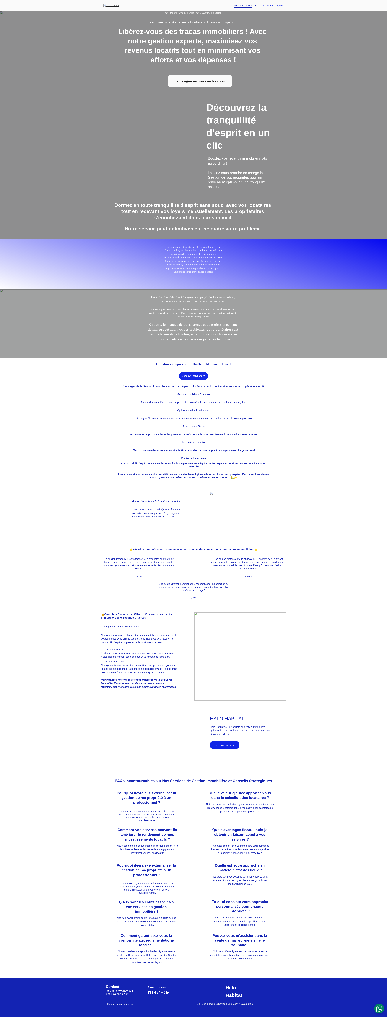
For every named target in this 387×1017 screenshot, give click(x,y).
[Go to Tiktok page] (158, 992)
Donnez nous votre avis (120, 1004)
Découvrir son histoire (193, 376)
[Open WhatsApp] (379, 1008)
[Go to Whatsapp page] (163, 992)
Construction (267, 5)
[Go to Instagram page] (154, 992)
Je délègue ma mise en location (200, 81)
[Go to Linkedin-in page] (167, 992)
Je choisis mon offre (224, 745)
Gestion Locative (243, 5)
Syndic (280, 5)
